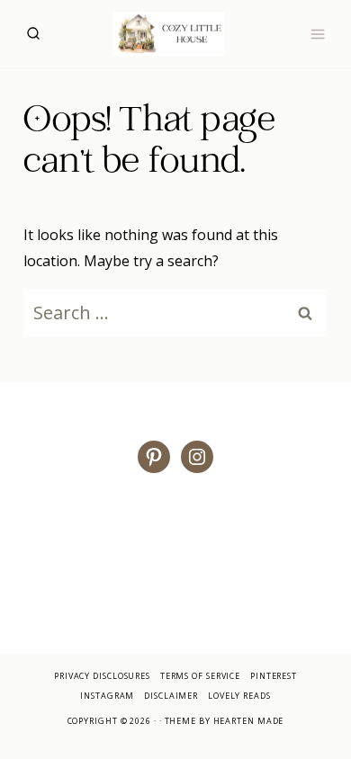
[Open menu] (317, 34)
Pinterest (273, 676)
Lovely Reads (239, 695)
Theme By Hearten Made (224, 721)
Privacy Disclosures (102, 676)
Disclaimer (171, 695)
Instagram (107, 695)
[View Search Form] (33, 33)
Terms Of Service (200, 676)
